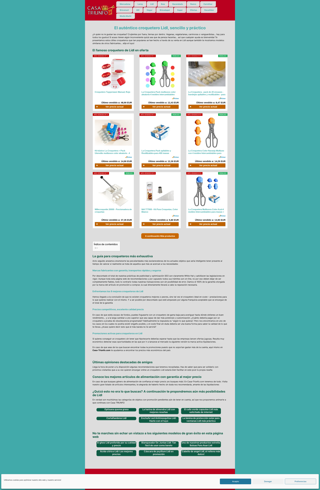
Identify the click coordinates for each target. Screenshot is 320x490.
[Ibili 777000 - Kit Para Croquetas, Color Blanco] (160, 191)
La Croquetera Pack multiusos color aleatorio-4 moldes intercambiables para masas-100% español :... (159, 93)
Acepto (235, 481)
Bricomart (124, 10)
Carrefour (208, 4)
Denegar (268, 481)
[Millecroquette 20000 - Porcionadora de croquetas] (113, 191)
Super (180, 10)
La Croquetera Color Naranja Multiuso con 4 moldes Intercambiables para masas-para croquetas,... (206, 152)
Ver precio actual (115, 106)
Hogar (149, 10)
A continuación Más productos (160, 236)
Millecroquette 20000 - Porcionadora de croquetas (113, 210)
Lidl (152, 4)
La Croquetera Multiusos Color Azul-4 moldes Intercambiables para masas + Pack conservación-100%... (206, 210)
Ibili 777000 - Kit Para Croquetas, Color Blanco (160, 210)
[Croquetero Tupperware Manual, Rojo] (113, 74)
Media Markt (125, 16)
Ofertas (193, 10)
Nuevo (193, 4)
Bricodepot (165, 10)
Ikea (163, 4)
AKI (137, 10)
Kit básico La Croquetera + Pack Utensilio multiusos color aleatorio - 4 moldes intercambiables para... (112, 152)
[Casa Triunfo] (100, 10)
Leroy (140, 4)
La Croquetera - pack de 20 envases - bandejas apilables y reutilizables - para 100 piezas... (206, 93)
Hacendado (177, 4)
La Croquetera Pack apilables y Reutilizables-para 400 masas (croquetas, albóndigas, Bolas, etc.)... (159, 152)
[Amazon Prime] (175, 98)
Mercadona (125, 4)
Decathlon (209, 10)
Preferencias (300, 481)
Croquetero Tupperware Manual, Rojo (112, 92)
